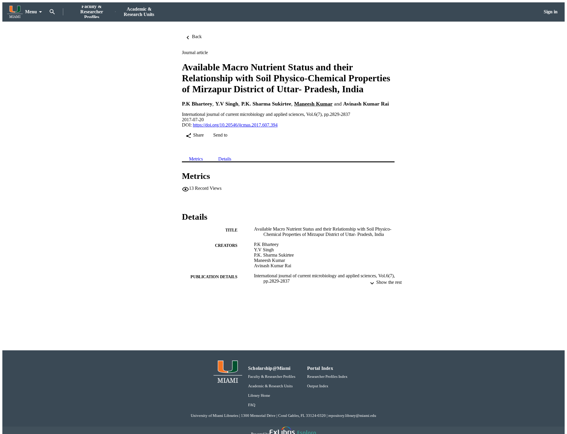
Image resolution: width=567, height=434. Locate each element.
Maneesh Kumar (313, 104)
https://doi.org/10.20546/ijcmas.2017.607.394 (235, 124)
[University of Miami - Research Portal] (15, 12)
